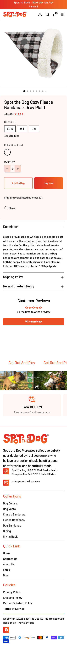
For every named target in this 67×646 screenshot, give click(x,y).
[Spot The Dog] (15, 14)
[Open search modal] (47, 14)
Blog (6, 575)
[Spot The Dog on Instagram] (6, 630)
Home (6, 553)
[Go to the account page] (39, 14)
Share (12, 208)
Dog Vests (9, 509)
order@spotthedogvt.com (26, 481)
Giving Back (10, 536)
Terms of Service (14, 609)
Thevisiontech (25, 622)
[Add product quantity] (18, 168)
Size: (10, 122)
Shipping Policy (12, 598)
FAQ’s (6, 570)
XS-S (10, 129)
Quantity (9, 161)
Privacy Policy (12, 592)
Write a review (33, 321)
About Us (8, 564)
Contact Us (10, 559)
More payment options (48, 183)
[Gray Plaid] (7, 152)
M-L (22, 129)
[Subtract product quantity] (7, 168)
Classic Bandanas (14, 514)
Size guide (14, 135)
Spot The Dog (32, 618)
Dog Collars (10, 503)
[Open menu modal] (62, 14)
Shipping (9, 197)
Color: (13, 145)
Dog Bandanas (12, 525)
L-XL (34, 129)
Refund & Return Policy (17, 603)
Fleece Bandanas (14, 520)
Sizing (7, 531)
